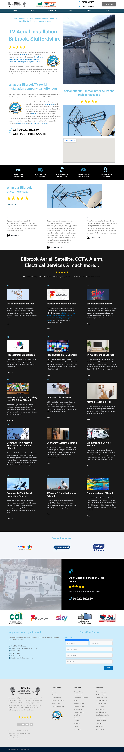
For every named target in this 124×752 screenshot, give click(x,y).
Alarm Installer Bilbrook (99, 401)
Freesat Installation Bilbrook (21, 355)
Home (15, 10)
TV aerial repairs (49, 104)
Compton (36, 59)
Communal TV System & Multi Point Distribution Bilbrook (19, 445)
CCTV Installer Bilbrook (59, 397)
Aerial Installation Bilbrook (20, 303)
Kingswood (12, 62)
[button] (10, 618)
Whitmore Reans (26, 59)
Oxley (41, 57)
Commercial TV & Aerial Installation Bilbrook (19, 494)
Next (108, 668)
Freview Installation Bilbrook (61, 303)
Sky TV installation (21, 123)
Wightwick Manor (34, 62)
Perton (11, 59)
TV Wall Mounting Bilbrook (101, 355)
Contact (108, 10)
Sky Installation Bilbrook (99, 303)
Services (51, 10)
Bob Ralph (15, 235)
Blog (71, 10)
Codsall (36, 57)
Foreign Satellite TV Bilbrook (62, 355)
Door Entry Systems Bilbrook (62, 442)
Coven (19, 62)
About (32, 10)
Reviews (88, 10)
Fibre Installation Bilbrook (100, 493)
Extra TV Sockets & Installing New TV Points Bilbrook (22, 399)
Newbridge (17, 59)
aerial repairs (23, 54)
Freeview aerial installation (39, 123)
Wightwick (24, 62)
